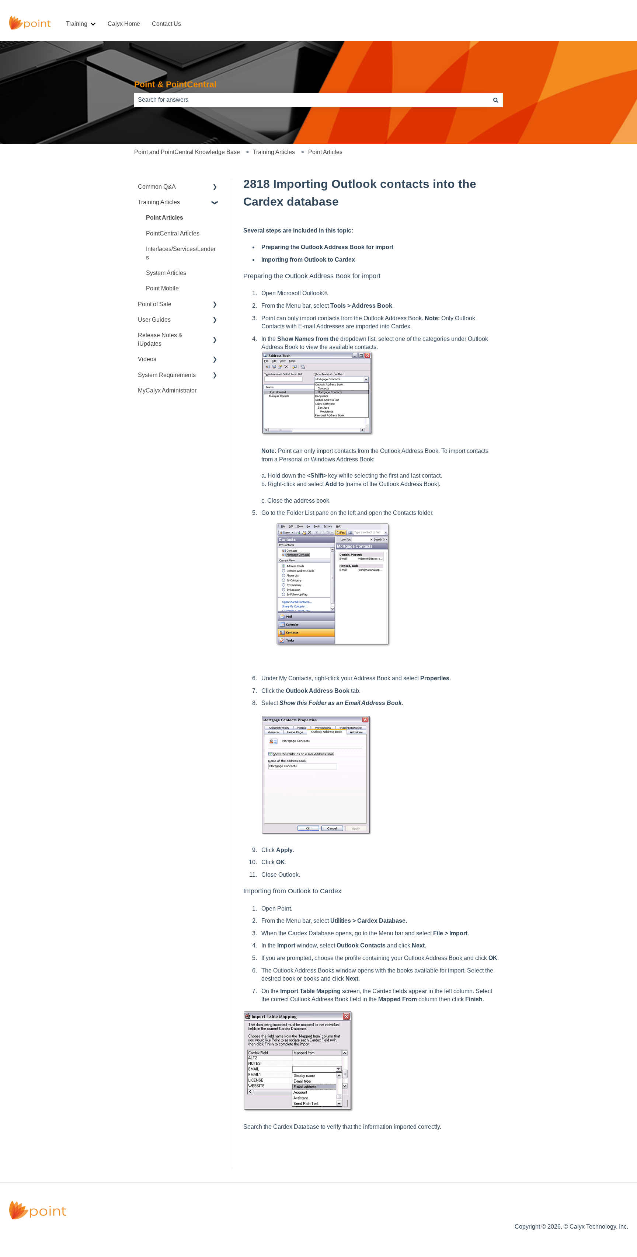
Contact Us (166, 24)
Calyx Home (124, 24)
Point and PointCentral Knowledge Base (187, 152)
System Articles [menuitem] (166, 273)
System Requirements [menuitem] (167, 375)
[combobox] (311, 100)
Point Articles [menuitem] (164, 217)
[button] (215, 187)
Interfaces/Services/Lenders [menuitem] (181, 253)
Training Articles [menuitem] (159, 202)
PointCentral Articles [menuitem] (172, 233)
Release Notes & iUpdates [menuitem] (160, 339)
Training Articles (274, 152)
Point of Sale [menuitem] (154, 304)
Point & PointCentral (175, 84)
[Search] (496, 100)
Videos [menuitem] (147, 359)
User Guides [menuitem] (154, 320)
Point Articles (325, 152)
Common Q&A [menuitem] (157, 187)
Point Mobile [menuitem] (162, 288)
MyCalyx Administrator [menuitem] (167, 390)
